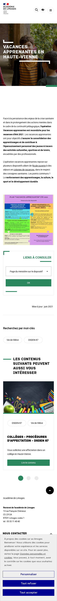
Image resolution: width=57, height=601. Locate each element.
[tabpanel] (28, 425)
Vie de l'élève (13, 339)
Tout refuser (28, 583)
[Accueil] (12, 8)
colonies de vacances (24, 169)
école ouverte (39, 165)
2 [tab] (29, 478)
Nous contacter (15, 533)
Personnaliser (28, 574)
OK (28, 282)
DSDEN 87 (33, 339)
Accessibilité (43, 10)
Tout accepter (28, 592)
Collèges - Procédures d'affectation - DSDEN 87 (28, 439)
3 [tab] (36, 478)
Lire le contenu (28, 462)
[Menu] (50, 10)
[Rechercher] (36, 10)
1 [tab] (20, 478)
